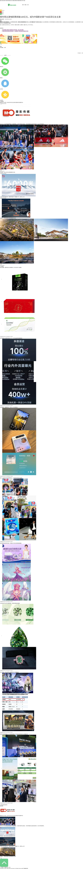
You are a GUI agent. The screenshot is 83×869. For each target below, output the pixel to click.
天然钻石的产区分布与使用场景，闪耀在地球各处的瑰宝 (10, 603)
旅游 (10, 0)
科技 (24, 0)
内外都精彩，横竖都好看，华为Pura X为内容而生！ (9, 407)
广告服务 (5, 867)
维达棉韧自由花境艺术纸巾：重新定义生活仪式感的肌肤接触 (10, 543)
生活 (11, 0)
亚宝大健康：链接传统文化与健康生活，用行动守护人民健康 (10, 267)
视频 (15, 0)
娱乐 (4, 0)
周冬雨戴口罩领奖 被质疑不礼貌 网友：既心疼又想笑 (12, 29)
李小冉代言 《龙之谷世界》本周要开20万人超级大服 (9, 672)
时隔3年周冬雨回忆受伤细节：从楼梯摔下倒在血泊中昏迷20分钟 (15, 31)
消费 (20, 0)
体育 (6, 0)
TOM (1, 103)
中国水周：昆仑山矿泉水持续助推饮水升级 (7, 172)
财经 (17, 0)
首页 (1, 0)
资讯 (2, 0)
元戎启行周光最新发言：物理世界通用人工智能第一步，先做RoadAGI (12, 196)
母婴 (13, 0)
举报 (1, 46)
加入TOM (8, 867)
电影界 (3, 19)
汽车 (22, 0)
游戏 (8, 0)
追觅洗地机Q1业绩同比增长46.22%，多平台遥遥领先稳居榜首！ (11, 338)
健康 (19, 0)
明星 (25, 4)
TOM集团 (1, 867)
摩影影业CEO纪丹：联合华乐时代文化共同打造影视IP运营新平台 (11, 102)
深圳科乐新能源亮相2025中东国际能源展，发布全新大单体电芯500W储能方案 (14, 734)
